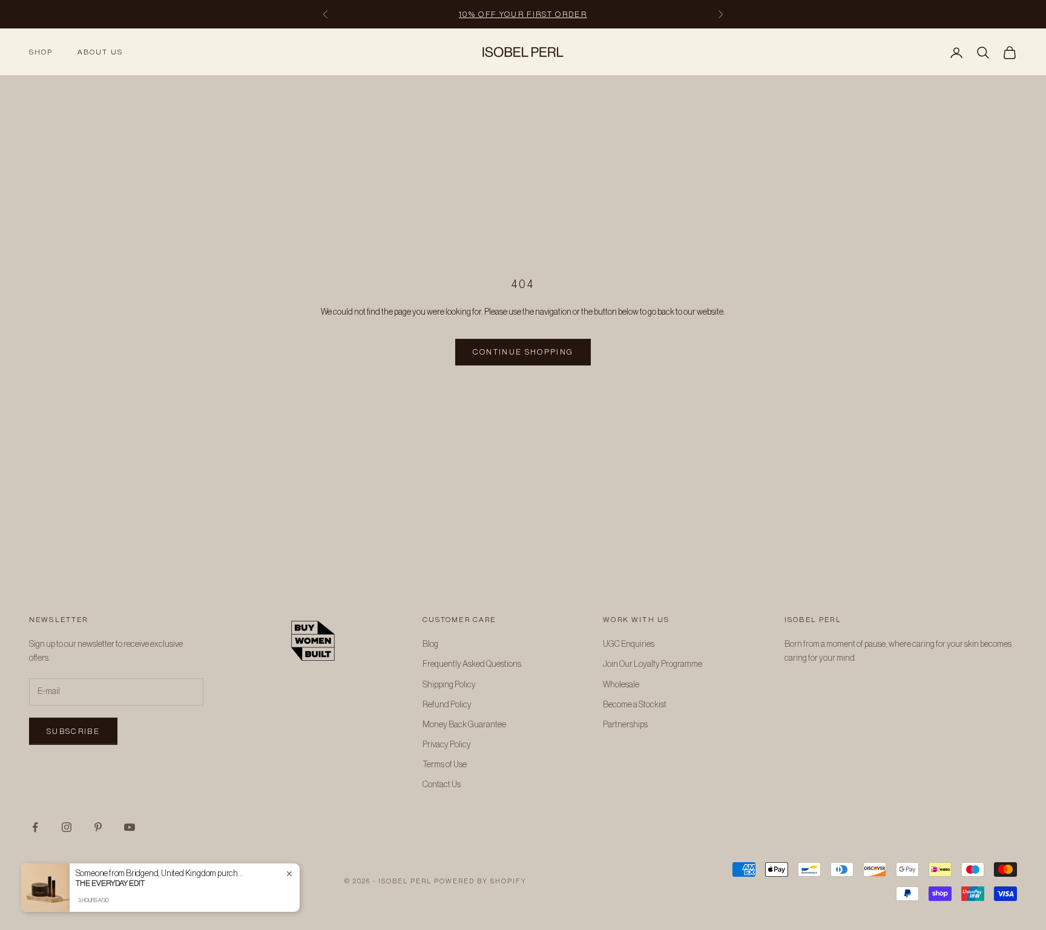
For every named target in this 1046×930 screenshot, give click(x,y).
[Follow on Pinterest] (98, 827)
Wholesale (621, 685)
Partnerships (625, 725)
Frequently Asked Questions (472, 664)
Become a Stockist (634, 705)
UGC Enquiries (628, 644)
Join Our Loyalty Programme (652, 664)
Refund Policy (447, 705)
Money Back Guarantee (464, 725)
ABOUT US (100, 52)
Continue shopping (523, 352)
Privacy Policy (447, 745)
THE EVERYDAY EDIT (110, 883)
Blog (430, 644)
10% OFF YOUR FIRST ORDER (523, 14)
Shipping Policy (449, 685)
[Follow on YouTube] (129, 827)
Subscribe (73, 731)
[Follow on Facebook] (35, 827)
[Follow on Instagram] (67, 827)
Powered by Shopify (480, 881)
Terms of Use (445, 765)
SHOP (41, 52)
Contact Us (442, 785)
